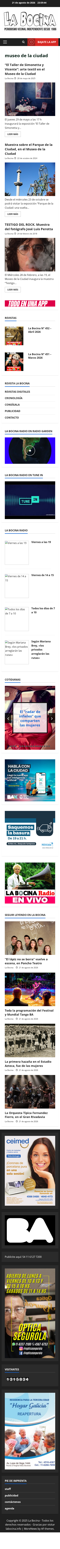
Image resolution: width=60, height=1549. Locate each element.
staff (8, 1489)
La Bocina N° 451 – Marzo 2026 (39, 355)
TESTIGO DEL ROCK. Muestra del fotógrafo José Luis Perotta (29, 226)
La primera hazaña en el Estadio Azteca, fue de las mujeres (28, 1063)
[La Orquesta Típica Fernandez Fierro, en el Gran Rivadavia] (30, 1092)
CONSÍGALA (12, 404)
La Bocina (9, 78)
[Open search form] (23, 42)
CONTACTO (12, 417)
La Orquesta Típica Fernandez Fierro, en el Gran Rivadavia (26, 1115)
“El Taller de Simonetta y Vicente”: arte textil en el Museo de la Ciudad (25, 69)
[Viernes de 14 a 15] (17, 585)
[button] (5, 42)
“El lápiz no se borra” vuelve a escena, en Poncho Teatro (26, 961)
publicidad (11, 1495)
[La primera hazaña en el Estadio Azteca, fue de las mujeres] (30, 1040)
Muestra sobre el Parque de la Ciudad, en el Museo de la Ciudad (28, 149)
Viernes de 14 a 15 (42, 575)
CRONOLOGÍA (13, 398)
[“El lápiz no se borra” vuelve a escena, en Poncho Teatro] (30, 938)
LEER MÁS (14, 134)
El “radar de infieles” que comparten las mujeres (30, 718)
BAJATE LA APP (47, 42)
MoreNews (30, 1528)
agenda (9, 1508)
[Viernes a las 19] (17, 552)
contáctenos (13, 1502)
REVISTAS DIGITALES (17, 391)
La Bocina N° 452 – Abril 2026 (39, 330)
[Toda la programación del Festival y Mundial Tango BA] (30, 989)
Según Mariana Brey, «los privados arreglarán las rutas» (41, 649)
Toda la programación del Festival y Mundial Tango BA (29, 1012)
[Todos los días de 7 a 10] (17, 619)
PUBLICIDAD (12, 411)
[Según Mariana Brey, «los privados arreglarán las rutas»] (17, 652)
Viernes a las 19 (41, 542)
